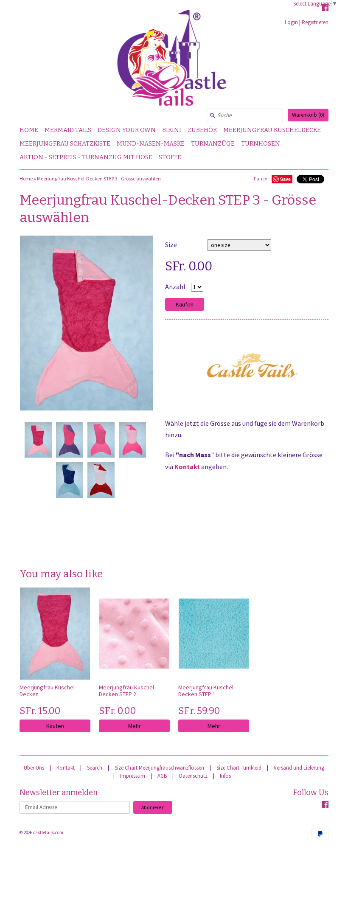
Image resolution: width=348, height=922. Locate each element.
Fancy (260, 178)
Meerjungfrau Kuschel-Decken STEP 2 (127, 690)
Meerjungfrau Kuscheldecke (272, 130)
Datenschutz (193, 775)
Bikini (171, 130)
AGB (162, 775)
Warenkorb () (308, 114)
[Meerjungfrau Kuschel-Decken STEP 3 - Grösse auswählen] (37, 440)
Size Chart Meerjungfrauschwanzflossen (159, 767)
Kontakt (187, 466)
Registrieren (315, 22)
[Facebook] (325, 9)
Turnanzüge (213, 143)
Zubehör (202, 130)
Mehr (134, 726)
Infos (225, 775)
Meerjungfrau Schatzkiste (65, 143)
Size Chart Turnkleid (238, 767)
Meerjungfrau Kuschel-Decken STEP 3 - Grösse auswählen (99, 178)
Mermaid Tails (68, 130)
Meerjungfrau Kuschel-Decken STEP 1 (206, 690)
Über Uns (34, 767)
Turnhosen (260, 143)
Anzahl (175, 286)
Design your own (127, 130)
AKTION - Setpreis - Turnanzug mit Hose (86, 157)
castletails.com (48, 832)
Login (291, 22)
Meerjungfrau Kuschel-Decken (48, 690)
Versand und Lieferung (299, 767)
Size (171, 245)
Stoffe (170, 157)
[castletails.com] (174, 61)
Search (94, 767)
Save (285, 179)
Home (29, 130)
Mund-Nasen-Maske (151, 143)
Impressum (132, 775)
